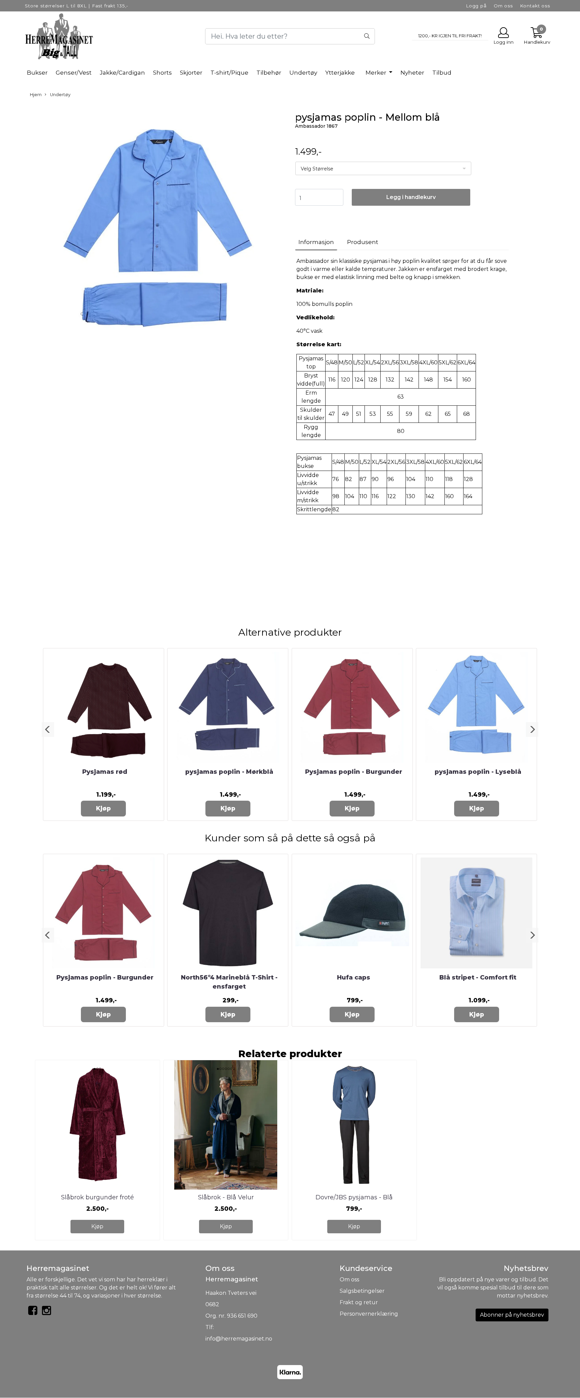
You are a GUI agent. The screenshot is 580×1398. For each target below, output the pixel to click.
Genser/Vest (74, 72)
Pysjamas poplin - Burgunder (353, 771)
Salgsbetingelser (362, 1291)
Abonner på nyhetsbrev (512, 1315)
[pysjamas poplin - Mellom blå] (155, 232)
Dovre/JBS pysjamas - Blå (354, 1197)
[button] (48, 729)
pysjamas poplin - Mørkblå (229, 771)
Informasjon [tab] (316, 242)
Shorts (162, 72)
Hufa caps (353, 977)
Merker (377, 72)
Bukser (37, 72)
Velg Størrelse (317, 169)
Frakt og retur (359, 1302)
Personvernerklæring (369, 1314)
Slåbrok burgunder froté (97, 1197)
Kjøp (103, 808)
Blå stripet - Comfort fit (477, 977)
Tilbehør (268, 72)
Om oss (503, 5)
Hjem (36, 94)
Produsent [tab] (362, 242)
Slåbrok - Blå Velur (226, 1197)
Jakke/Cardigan (122, 72)
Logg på (476, 5)
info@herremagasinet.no (238, 1338)
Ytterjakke (340, 72)
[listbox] (383, 168)
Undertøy (303, 72)
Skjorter (191, 72)
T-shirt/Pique (229, 72)
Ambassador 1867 (316, 126)
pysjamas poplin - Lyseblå (478, 771)
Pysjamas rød (104, 771)
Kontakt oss (535, 5)
